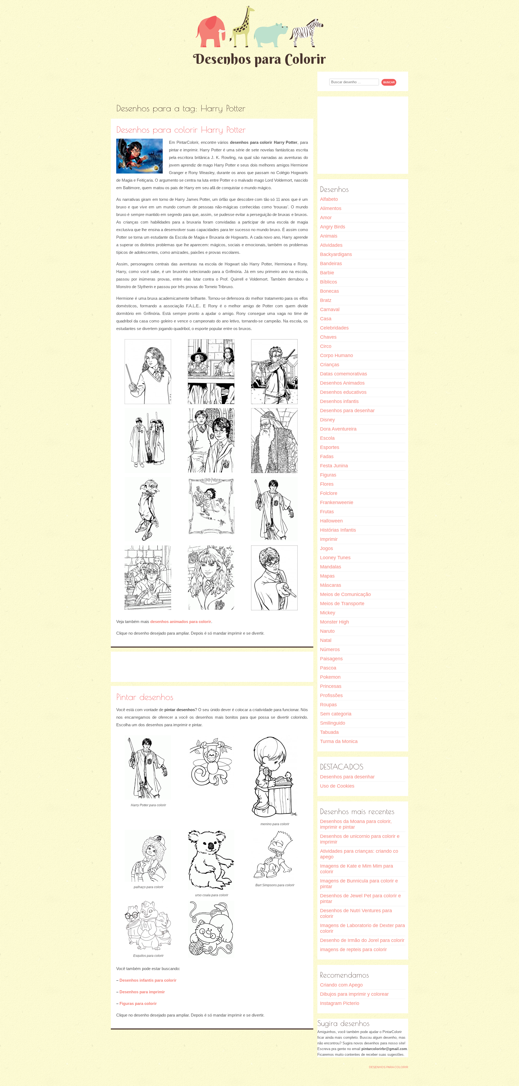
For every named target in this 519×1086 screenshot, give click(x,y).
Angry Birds (332, 226)
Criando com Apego (341, 985)
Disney (327, 419)
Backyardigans (336, 254)
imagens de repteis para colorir (353, 949)
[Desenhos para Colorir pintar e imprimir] (259, 26)
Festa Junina (334, 465)
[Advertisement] (212, 84)
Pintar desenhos (144, 696)
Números (330, 649)
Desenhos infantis (339, 401)
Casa (325, 318)
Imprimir (329, 539)
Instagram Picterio (339, 1003)
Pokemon (330, 677)
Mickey (327, 612)
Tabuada (329, 732)
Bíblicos (328, 282)
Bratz (325, 300)
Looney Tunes (335, 557)
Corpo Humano (336, 355)
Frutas (327, 511)
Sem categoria (335, 714)
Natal (325, 640)
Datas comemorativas (343, 374)
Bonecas (329, 291)
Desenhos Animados (342, 383)
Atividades (331, 245)
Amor (326, 217)
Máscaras (330, 585)
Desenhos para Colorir (259, 59)
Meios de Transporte (342, 603)
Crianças (329, 364)
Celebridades (334, 328)
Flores (327, 484)
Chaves (328, 337)
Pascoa (328, 668)
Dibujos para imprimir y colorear (354, 994)
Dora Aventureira (338, 429)
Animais (328, 236)
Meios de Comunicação (345, 594)
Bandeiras (331, 263)
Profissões (331, 695)
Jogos (326, 548)
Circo (325, 346)
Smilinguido (332, 723)
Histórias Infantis (338, 530)
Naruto (327, 631)
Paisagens (331, 658)
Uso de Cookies (337, 786)
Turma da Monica (339, 741)
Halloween (331, 521)
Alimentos (330, 208)
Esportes (329, 447)
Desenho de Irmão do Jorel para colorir (362, 940)
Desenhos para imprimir (142, 992)
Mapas (327, 576)
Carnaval (330, 309)
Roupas (328, 704)
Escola (327, 438)
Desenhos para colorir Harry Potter (181, 129)
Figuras (328, 475)
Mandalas (330, 566)
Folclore (328, 493)
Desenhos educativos (343, 392)
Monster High (334, 622)
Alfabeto (329, 199)
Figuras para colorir (138, 1003)
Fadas (327, 456)
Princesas (330, 686)
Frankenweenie (336, 502)
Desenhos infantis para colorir (148, 980)
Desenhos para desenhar (347, 410)
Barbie (327, 272)
